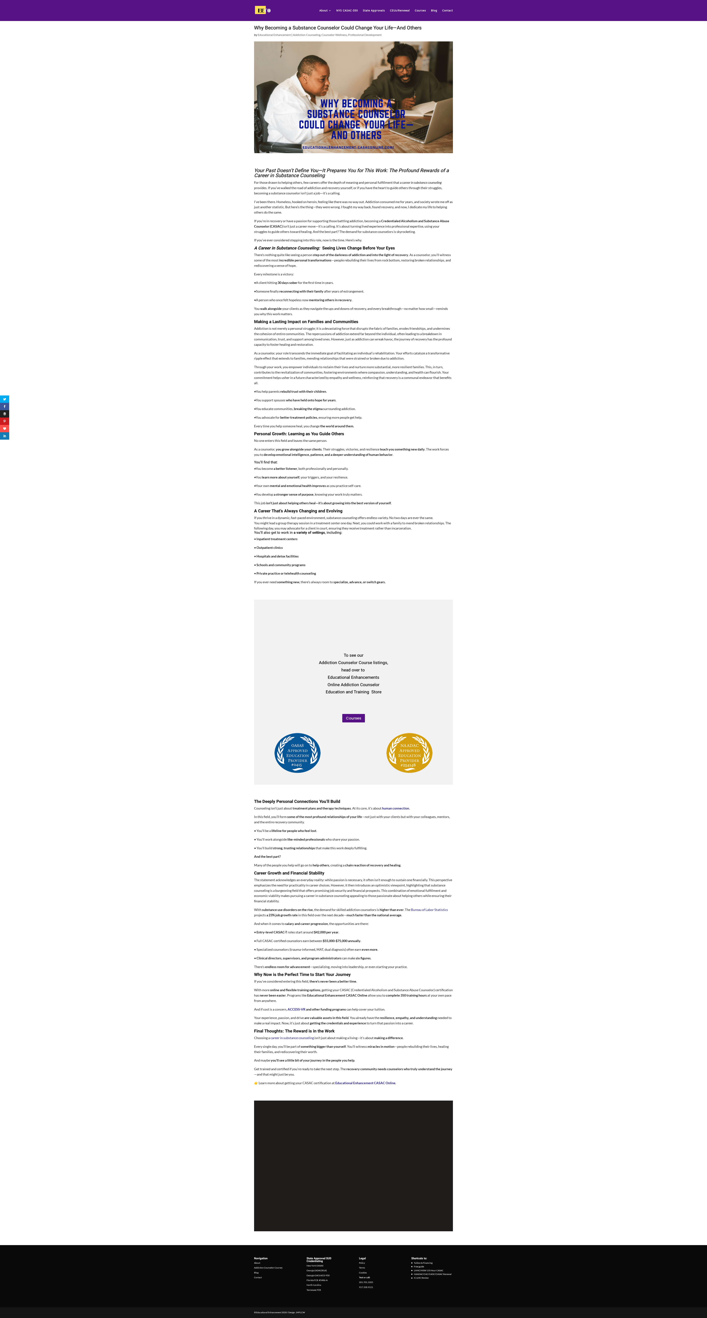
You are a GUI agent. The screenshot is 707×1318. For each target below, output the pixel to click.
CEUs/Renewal (400, 10)
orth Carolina (314, 1285)
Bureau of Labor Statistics (429, 910)
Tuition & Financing (423, 1262)
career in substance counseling (292, 1038)
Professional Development (365, 34)
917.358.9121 (366, 1287)
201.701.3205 (366, 1282)
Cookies (363, 1272)
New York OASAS (315, 1265)
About (323, 10)
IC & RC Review (421, 1277)
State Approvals (374, 10)
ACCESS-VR (296, 1009)
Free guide (419, 1266)
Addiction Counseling (306, 34)
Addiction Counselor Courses (268, 1267)
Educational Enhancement (274, 34)
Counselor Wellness (334, 34)
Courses (420, 10)
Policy (362, 1262)
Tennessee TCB (314, 1290)
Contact (447, 10)
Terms (362, 1267)
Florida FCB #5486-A (317, 1280)
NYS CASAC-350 (347, 10)
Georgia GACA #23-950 (318, 1275)
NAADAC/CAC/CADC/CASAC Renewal (432, 1274)
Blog (434, 10)
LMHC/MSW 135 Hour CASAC (428, 1270)
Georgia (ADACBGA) (317, 1270)
